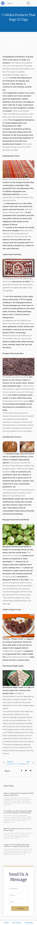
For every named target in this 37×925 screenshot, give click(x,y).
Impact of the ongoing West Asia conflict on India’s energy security (16, 845)
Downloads (29, 923)
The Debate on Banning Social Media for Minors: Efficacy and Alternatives (18, 812)
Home (6, 923)
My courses (17, 923)
